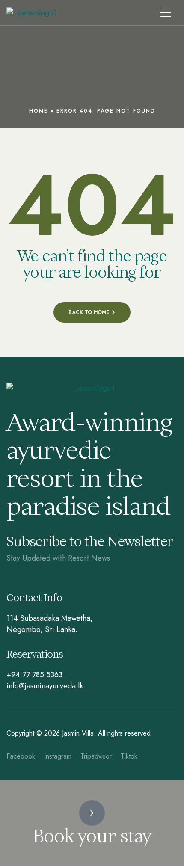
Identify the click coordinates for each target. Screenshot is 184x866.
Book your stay (92, 836)
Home (38, 111)
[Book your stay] (92, 813)
